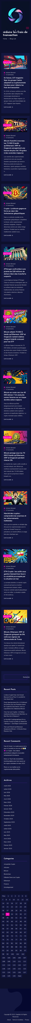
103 (3, 958)
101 (17, 954)
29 (16, 911)
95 (16, 950)
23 (16, 907)
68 (3, 936)
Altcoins (6, 867)
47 (16, 921)
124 (9, 972)
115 (14, 965)
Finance (6, 884)
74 (3, 940)
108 (3, 961)
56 (3, 929)
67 (25, 932)
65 (16, 932)
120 (14, 969)
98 (3, 954)
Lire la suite (7, 107)
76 (12, 940)
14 (3, 903)
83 (16, 943)
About (9, 1020)
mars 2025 (7, 842)
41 (16, 918)
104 (9, 958)
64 (12, 932)
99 (7, 954)
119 (9, 969)
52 (12, 925)
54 (21, 925)
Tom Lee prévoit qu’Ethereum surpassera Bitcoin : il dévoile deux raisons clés (15, 729)
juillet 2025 (7, 829)
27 (7, 911)
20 (3, 907)
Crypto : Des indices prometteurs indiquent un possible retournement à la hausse (14, 753)
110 (14, 961)
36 (21, 914)
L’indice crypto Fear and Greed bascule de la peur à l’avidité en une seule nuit (14, 697)
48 (21, 921)
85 (25, 943)
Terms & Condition (17, 1020)
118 (3, 969)
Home (5, 39)
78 (21, 940)
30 (21, 911)
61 (25, 929)
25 (25, 907)
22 (12, 907)
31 (25, 911)
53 (16, 925)
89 (16, 947)
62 (3, 932)
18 (21, 903)
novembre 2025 (9, 815)
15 (7, 903)
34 (12, 914)
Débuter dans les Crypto (12, 877)
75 (7, 940)
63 (7, 932)
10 (14, 900)
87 (7, 947)
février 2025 (8, 845)
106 (19, 958)
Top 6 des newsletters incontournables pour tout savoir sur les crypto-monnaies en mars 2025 (14, 761)
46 (12, 921)
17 (16, 903)
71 (16, 936)
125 (14, 972)
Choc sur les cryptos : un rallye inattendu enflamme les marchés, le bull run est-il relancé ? (15, 714)
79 (25, 940)
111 (19, 961)
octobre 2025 (8, 819)
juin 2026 (7, 792)
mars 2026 (7, 802)
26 (3, 911)
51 (7, 925)
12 (22, 900)
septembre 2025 (9, 822)
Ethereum (7, 881)
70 (12, 936)
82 (12, 943)
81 (7, 943)
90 (21, 947)
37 (25, 914)
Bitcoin (6, 871)
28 (12, 911)
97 (25, 950)
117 (24, 965)
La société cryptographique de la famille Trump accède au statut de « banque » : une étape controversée (15, 721)
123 (3, 972)
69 (7, 936)
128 (3, 976)
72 (21, 936)
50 (3, 925)
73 (25, 936)
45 (7, 921)
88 (12, 947)
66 (21, 932)
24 (21, 907)
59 (16, 929)
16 (12, 903)
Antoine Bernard (10, 73)
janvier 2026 (8, 809)
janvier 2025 (8, 849)
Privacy (27, 1020)
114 (9, 965)
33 (7, 914)
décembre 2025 (9, 812)
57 (7, 929)
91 (25, 947)
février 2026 (8, 806)
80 (3, 943)
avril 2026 (7, 799)
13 (27, 900)
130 (14, 976)
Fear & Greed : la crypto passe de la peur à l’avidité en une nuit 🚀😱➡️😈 (15, 748)
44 (3, 921)
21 (7, 907)
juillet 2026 (7, 789)
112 (24, 961)
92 (3, 950)
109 (9, 961)
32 (3, 914)
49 (25, 921)
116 (19, 965)
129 (9, 976)
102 (23, 954)
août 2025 (7, 825)
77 (16, 940)
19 (25, 903)
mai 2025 (7, 835)
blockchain (7, 874)
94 (12, 950)
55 (25, 925)
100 (12, 954)
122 (24, 969)
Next (19, 976)
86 (3, 947)
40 (12, 918)
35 (16, 914)
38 (3, 918)
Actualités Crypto (9, 864)
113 (3, 965)
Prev (3, 896)
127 (24, 972)
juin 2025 (7, 832)
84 (21, 943)
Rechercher (26, 677)
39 (7, 918)
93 (7, 950)
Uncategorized (8, 887)
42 (21, 918)
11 (18, 900)
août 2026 (7, 786)
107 (24, 958)
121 (19, 969)
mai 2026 (7, 796)
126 (19, 972)
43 (25, 918)
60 (21, 929)
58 (12, 929)
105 (14, 958)
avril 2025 (7, 839)
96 (21, 950)
